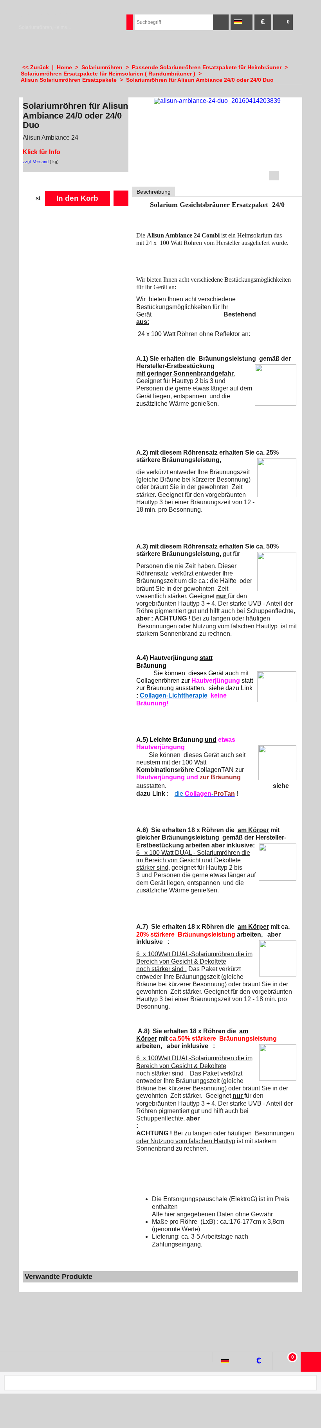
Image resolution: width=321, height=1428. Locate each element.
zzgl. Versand (36, 161)
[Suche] (221, 22)
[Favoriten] (121, 198)
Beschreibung (154, 192)
